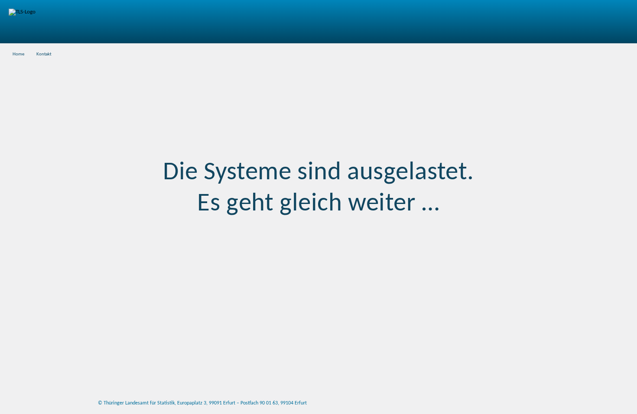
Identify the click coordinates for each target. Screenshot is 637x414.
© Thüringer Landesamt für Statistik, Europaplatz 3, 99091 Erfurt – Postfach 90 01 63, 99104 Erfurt (202, 403)
